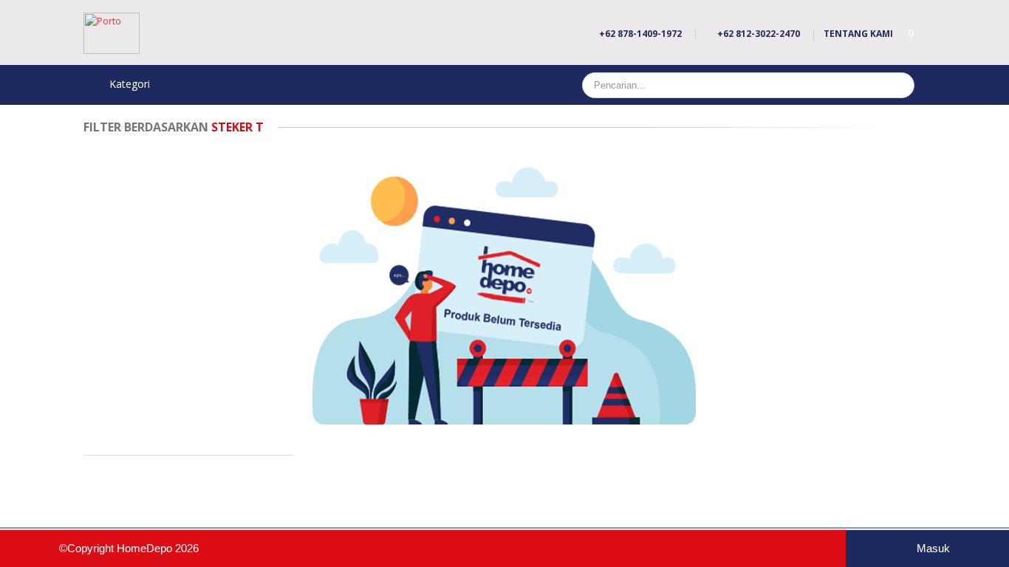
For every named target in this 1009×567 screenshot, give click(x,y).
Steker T (173, 127)
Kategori (128, 84)
